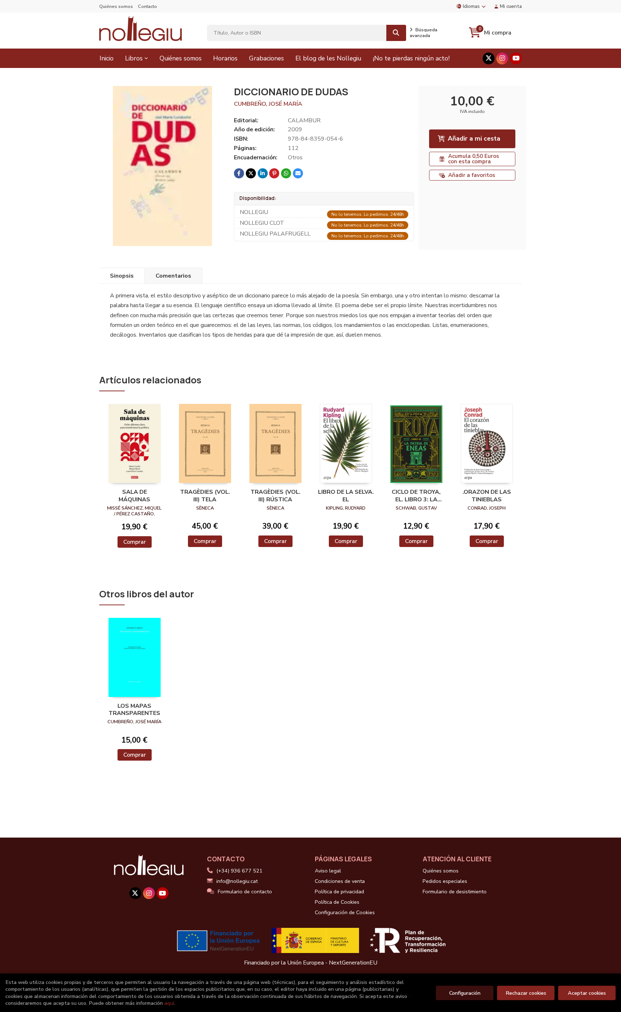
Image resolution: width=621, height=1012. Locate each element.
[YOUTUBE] (516, 58)
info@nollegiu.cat (237, 881)
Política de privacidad (339, 891)
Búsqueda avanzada (423, 32)
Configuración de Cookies (345, 912)
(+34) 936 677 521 (239, 870)
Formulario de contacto (245, 891)
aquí (169, 1003)
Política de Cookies (337, 902)
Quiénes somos (116, 6)
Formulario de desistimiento (455, 891)
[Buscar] (396, 33)
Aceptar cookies (587, 993)
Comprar (134, 542)
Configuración (464, 993)
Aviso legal (328, 870)
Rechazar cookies (526, 993)
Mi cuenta (511, 6)
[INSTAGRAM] (502, 58)
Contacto (147, 6)
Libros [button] (134, 58)
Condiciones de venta (340, 881)
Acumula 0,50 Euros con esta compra (473, 158)
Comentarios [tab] (173, 276)
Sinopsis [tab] (122, 276)
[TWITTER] (488, 58)
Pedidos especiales (445, 881)
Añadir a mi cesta (474, 138)
